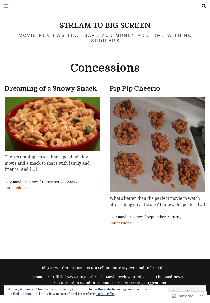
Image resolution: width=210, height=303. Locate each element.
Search (202, 6)
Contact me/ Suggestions (144, 283)
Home (38, 277)
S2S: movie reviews (22, 182)
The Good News (169, 277)
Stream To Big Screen (105, 26)
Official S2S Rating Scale (74, 277)
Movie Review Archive (125, 277)
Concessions (16, 188)
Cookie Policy (106, 294)
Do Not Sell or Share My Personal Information (126, 268)
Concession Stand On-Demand (86, 283)
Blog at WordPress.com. (62, 268)
